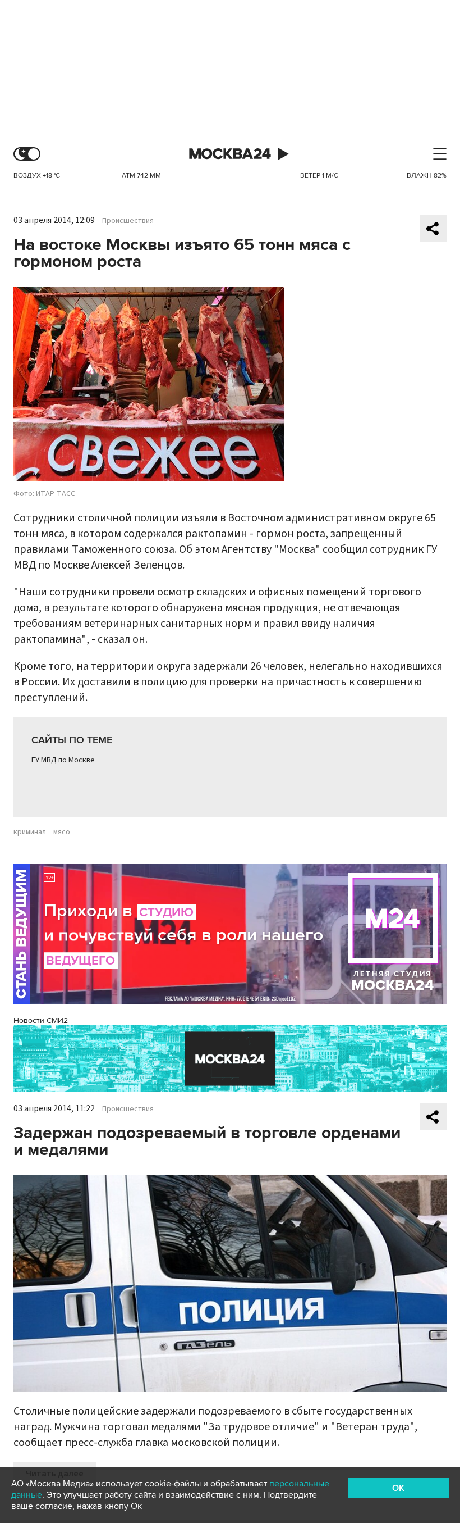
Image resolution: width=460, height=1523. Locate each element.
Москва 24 (230, 154)
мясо (61, 832)
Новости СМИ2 (40, 1020)
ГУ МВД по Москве (63, 760)
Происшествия (128, 220)
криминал (29, 832)
